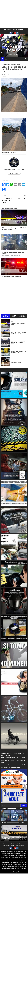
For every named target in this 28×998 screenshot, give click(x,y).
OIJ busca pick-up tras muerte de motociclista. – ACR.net (13, 252)
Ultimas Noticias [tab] (5, 316)
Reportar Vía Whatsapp (18, 29)
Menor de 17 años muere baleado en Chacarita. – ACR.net (18, 361)
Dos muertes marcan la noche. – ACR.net (11, 276)
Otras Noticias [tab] (22, 316)
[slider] (13, 822)
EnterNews (13, 872)
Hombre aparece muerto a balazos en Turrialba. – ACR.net (18, 332)
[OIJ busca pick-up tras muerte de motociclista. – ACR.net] (14, 242)
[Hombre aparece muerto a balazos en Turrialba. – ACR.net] (5, 332)
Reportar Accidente (8, 29)
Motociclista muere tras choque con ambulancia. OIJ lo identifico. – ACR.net (14, 228)
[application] (14, 816)
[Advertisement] (14, 14)
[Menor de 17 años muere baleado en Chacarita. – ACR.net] (5, 361)
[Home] (2, 59)
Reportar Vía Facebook (9, 31)
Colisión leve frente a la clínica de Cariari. (20, 196)
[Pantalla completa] (25, 822)
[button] (5, 58)
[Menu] (5, 58)
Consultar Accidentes (19, 31)
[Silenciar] (23, 822)
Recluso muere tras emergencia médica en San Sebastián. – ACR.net (18, 342)
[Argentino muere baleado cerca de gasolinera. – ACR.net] (5, 352)
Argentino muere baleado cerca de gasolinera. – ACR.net (18, 352)
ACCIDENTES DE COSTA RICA (14, 49)
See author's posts (14, 173)
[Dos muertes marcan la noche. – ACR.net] (14, 266)
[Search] (26, 59)
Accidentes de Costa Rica (7, 74)
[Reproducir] (2, 822)
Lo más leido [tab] (14, 316)
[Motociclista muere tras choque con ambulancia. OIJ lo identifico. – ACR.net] (14, 218)
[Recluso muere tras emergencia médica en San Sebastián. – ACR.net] (5, 342)
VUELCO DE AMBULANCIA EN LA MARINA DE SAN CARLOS (7, 198)
